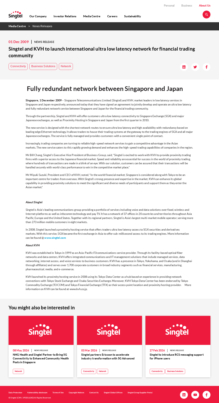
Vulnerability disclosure (37, 393)
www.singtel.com (55, 237)
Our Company (38, 16)
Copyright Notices (76, 393)
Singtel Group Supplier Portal (140, 393)
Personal (169, 5)
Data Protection (15, 393)
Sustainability (132, 16)
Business (186, 5)
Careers (112, 16)
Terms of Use (58, 393)
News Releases (42, 26)
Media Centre (91, 16)
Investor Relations (65, 16)
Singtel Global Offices (113, 393)
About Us (204, 5)
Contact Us (94, 393)
